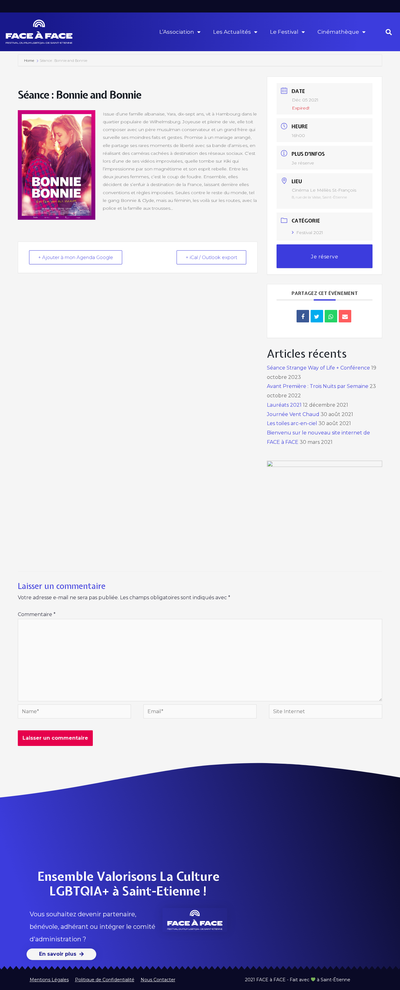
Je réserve (303, 163)
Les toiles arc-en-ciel (292, 423)
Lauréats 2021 (284, 405)
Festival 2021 (309, 232)
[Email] (345, 316)
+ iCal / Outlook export (211, 257)
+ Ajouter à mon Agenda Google (75, 257)
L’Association (176, 32)
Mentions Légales (49, 980)
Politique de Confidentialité (104, 980)
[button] (389, 32)
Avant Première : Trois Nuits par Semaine (317, 386)
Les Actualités (232, 32)
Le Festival (284, 32)
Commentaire (37, 614)
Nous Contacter (158, 980)
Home (29, 60)
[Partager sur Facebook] (303, 316)
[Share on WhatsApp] (331, 316)
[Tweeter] (317, 316)
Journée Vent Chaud (293, 414)
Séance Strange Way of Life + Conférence (318, 368)
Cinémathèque (338, 32)
